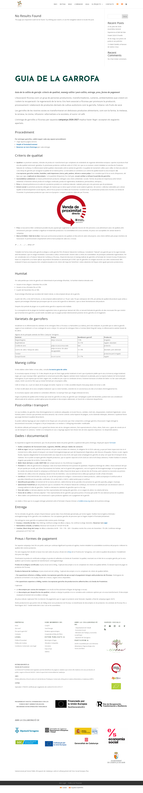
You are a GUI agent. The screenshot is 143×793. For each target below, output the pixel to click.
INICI (55, 4)
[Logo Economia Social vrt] (116, 744)
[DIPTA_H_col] (27, 733)
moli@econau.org (84, 501)
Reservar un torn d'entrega (26, 147)
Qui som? (18, 628)
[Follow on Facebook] (105, 626)
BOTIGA (62, 4)
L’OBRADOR (79, 4)
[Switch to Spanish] (122, 5)
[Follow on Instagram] (114, 626)
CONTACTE (110, 4)
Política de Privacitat (75, 783)
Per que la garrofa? (21, 631)
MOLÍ (70, 4)
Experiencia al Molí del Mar (117, 32)
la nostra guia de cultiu (58, 369)
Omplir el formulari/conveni (26, 144)
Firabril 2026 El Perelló (115, 35)
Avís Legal (62, 783)
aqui (106, 523)
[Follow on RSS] (105, 629)
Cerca (125, 16)
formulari (113, 443)
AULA (87, 4)
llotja (69, 552)
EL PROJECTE (96, 4)
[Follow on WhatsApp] (119, 626)
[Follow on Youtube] (109, 626)
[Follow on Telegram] (124, 626)
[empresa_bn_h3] (56, 732)
